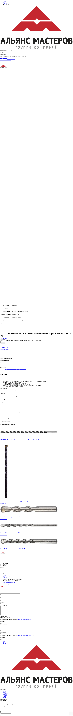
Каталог (4, 692)
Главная (4, 73)
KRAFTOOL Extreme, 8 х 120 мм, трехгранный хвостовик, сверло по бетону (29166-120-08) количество (20, 340)
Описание (5, 371)
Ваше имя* (2, 592)
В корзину (2, 342)
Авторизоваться (3, 58)
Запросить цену (3, 338)
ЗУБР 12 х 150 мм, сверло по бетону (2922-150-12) (12, 548)
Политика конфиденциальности (9, 582)
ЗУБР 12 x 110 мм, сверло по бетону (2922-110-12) (12, 516)
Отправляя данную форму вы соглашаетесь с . (17, 619)
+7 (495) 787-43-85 (4, 347)
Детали (4, 372)
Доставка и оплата (6, 2)
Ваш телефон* (3, 596)
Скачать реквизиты (6, 570)
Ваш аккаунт (5, 569)
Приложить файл (3, 616)
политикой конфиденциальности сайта (25, 619)
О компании (5, 1)
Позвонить (5, 697)
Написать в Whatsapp (4, 349)
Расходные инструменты (7, 74)
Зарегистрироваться (11, 59)
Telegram (4, 696)
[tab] (38, 371)
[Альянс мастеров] (36, 49)
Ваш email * (2, 599)
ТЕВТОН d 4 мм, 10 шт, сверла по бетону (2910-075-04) (14, 501)
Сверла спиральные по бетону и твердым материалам (13, 76)
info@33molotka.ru (4, 558)
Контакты (5, 3)
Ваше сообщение (3, 605)
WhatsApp (5, 695)
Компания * (2, 602)
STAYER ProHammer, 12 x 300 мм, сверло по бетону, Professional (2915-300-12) (19, 439)
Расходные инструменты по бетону (9, 75)
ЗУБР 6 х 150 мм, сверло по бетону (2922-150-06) (12, 532)
